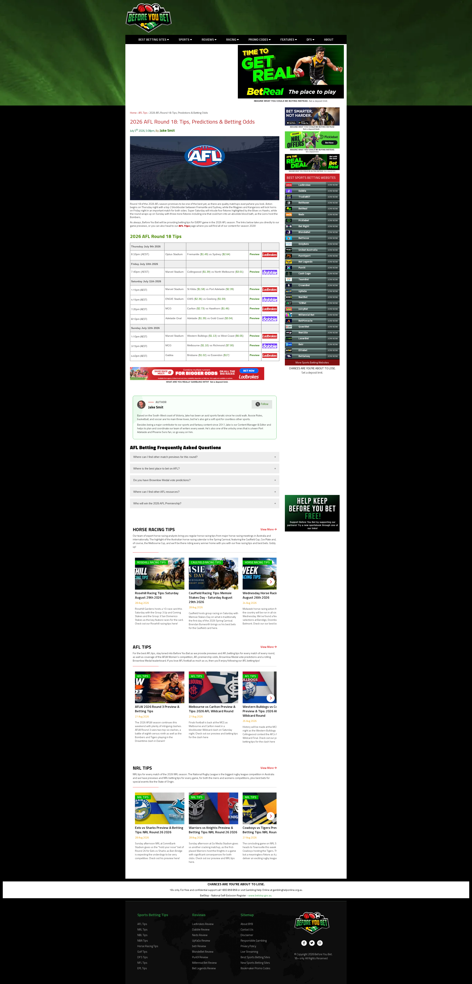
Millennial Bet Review (204, 963)
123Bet (302, 303)
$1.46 (225, 308)
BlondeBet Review (202, 952)
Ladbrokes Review (203, 924)
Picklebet (304, 220)
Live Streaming (249, 952)
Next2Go (303, 332)
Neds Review (199, 935)
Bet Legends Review (204, 968)
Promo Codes (259, 39)
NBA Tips (142, 940)
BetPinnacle (305, 320)
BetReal (303, 208)
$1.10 (204, 345)
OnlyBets (304, 244)
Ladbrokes (304, 185)
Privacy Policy (248, 946)
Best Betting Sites (152, 39)
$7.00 (229, 345)
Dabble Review (200, 929)
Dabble (302, 191)
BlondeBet (304, 232)
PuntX (302, 267)
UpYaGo (303, 291)
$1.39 (206, 271)
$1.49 (204, 254)
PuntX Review (200, 957)
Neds (301, 214)
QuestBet (304, 326)
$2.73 (200, 308)
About (329, 39)
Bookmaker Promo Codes (255, 968)
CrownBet (304, 285)
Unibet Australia (308, 250)
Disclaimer (247, 935)
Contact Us (247, 929)
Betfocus (304, 238)
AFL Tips (143, 113)
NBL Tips (142, 935)
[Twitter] (312, 943)
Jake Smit (167, 130)
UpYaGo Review (201, 940)
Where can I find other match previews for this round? (165, 456)
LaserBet (304, 338)
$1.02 (202, 355)
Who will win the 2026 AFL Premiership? (157, 503)
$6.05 (239, 335)
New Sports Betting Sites (255, 963)
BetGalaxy (304, 356)
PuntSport (304, 256)
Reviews (208, 39)
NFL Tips (142, 963)
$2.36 (198, 298)
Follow (264, 404)
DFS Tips (142, 957)
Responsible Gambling (254, 940)
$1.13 (212, 335)
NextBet (303, 297)
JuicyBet (303, 309)
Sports (184, 39)
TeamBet (304, 279)
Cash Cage (304, 273)
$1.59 (221, 298)
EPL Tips (142, 968)
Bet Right (304, 226)
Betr (301, 344)
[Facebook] (304, 943)
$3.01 (239, 271)
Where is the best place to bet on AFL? (156, 468)
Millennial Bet (306, 315)
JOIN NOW (333, 185)
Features (287, 39)
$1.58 (201, 289)
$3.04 (228, 318)
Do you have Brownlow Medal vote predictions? (161, 480)
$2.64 (226, 254)
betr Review (199, 946)
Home (133, 113)
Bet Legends (306, 261)
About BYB (247, 924)
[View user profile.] (141, 408)
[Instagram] (320, 943)
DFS (310, 39)
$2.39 (229, 289)
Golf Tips (142, 952)
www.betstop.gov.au (259, 895)
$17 (226, 355)
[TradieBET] (312, 129)
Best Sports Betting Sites (255, 957)
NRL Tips (142, 929)
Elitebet (303, 350)
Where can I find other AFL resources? (156, 491)
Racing (231, 39)
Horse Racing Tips (147, 946)
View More (267, 529)
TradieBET (304, 196)
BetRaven (304, 202)
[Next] (271, 582)
